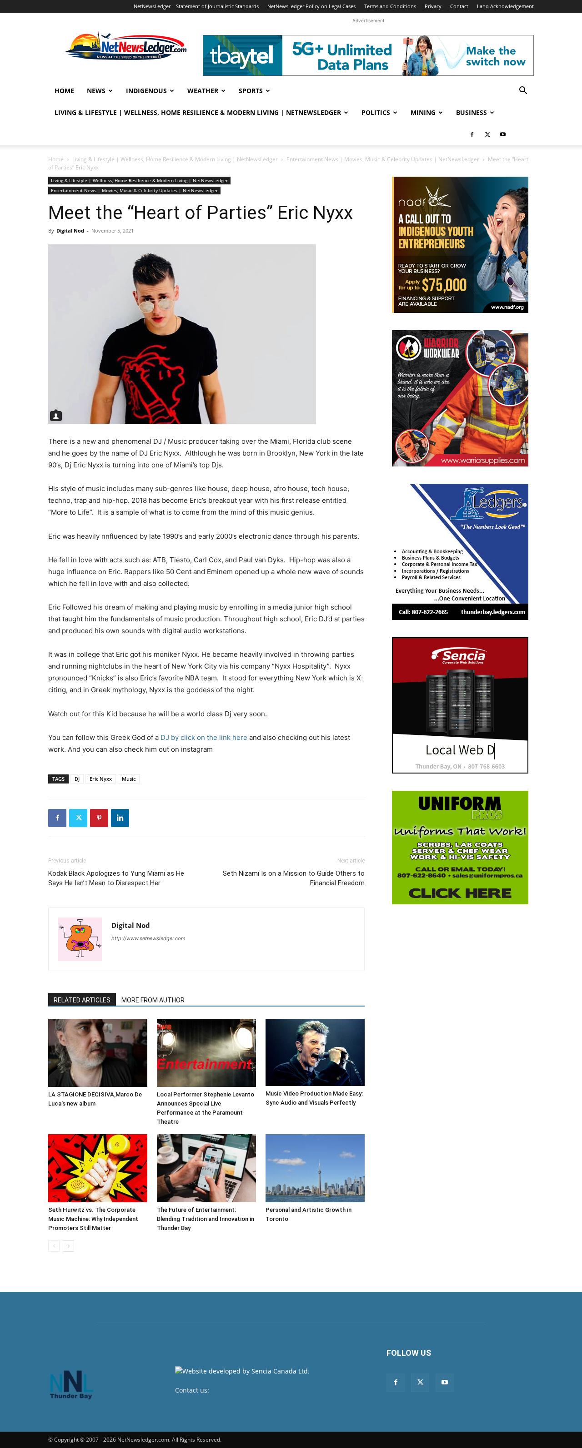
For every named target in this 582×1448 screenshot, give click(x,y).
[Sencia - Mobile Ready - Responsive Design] (460, 705)
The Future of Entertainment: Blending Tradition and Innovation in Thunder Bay (205, 1218)
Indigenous (146, 90)
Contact (459, 6)
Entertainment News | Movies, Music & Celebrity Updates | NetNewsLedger (382, 159)
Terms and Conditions (390, 6)
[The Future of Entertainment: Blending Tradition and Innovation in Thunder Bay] (206, 1168)
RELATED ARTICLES (82, 1000)
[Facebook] (472, 134)
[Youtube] (503, 134)
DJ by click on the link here (204, 737)
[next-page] (68, 1246)
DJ (77, 778)
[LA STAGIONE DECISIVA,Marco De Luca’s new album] (97, 1053)
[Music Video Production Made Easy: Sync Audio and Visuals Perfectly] (315, 1052)
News (96, 90)
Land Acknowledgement (505, 6)
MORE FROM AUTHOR (153, 1000)
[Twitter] (487, 134)
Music (128, 778)
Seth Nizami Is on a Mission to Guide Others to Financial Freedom (294, 878)
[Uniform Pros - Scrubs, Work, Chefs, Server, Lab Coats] (460, 847)
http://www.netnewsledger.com (148, 938)
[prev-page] (54, 1246)
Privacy (433, 6)
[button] (523, 91)
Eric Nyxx (101, 778)
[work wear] (460, 398)
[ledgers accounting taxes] (460, 552)
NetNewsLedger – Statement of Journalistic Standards (196, 6)
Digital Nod (70, 230)
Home (64, 90)
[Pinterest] (99, 818)
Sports (251, 90)
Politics (375, 112)
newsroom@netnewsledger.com (260, 1390)
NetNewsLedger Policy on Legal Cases (311, 6)
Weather (202, 90)
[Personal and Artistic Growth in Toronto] (315, 1168)
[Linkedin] (120, 818)
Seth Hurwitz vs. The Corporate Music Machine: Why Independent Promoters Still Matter (93, 1218)
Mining (423, 112)
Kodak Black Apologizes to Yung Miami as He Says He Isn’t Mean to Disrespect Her (116, 878)
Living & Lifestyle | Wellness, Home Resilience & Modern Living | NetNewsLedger (198, 112)
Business (471, 112)
